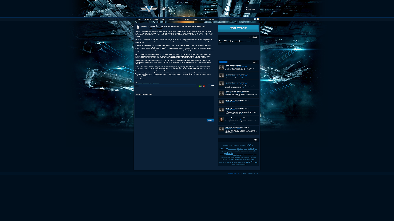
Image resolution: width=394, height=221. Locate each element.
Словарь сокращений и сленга (233, 65)
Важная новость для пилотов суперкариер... (237, 91)
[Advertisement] (238, 52)
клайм (228, 162)
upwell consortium (231, 149)
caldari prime (230, 157)
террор (151, 82)
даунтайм (230, 145)
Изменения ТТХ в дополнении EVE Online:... (237, 100)
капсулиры (245, 159)
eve (236, 159)
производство (225, 145)
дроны (235, 153)
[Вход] (248, 7)
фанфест (240, 162)
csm (225, 162)
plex (252, 153)
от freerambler (228, 93)
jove (236, 149)
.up (151, 27)
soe (230, 162)
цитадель (236, 162)
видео (256, 162)
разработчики (221, 162)
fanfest (256, 149)
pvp (251, 159)
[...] (251, 69)
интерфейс (252, 151)
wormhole (240, 164)
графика (253, 155)
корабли (251, 157)
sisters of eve (225, 157)
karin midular (156, 82)
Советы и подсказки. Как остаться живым (236, 74)
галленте (246, 155)
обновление (241, 151)
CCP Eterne (159, 27)
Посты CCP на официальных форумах (232, 41)
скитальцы (246, 157)
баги (237, 145)
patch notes (245, 153)
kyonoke (238, 157)
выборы (248, 159)
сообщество (234, 151)
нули (249, 155)
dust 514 (240, 149)
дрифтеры (226, 155)
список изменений (240, 153)
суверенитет (233, 164)
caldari (249, 161)
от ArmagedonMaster (230, 66)
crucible (249, 153)
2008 (237, 164)
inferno (242, 157)
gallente (228, 153)
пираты (227, 159)
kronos (247, 145)
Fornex (257, 173)
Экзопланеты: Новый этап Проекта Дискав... (237, 127)
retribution (243, 164)
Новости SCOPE (147, 26)
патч (232, 162)
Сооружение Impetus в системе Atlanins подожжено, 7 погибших (182, 26)
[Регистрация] (251, 9)
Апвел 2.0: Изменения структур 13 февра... (237, 117)
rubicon (223, 159)
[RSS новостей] (258, 19)
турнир (234, 145)
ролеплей (235, 157)
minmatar (140, 82)
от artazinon (228, 101)
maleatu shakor (146, 82)
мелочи (242, 155)
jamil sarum (240, 159)
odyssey (229, 151)
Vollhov (248, 41)
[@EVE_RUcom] (255, 19)
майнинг (254, 157)
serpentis (240, 145)
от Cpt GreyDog (229, 119)
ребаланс (238, 155)
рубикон (243, 162)
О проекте (242, 173)
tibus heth (246, 151)
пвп (233, 159)
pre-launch (245, 149)
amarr (231, 159)
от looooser (228, 128)
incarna (225, 151)
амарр (222, 151)
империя (243, 145)
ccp (234, 155)
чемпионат (230, 155)
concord (222, 153)
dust (253, 159)
